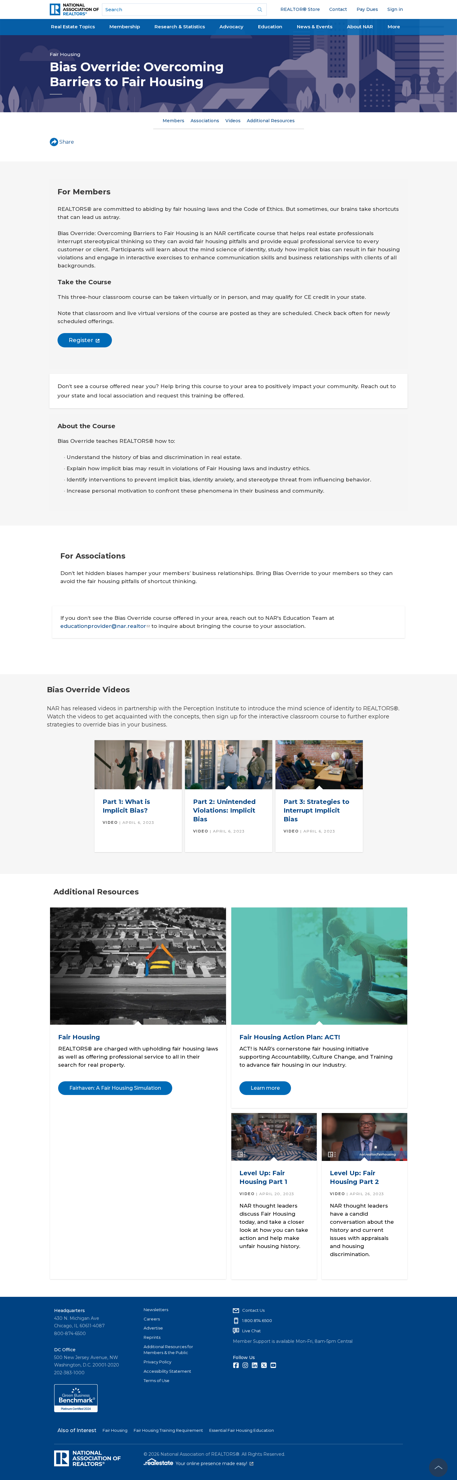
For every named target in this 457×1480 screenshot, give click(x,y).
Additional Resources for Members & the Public (168, 1349)
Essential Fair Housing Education (241, 1430)
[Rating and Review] (76, 1410)
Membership (124, 27)
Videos (233, 120)
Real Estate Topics (73, 27)
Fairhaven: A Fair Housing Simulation (115, 1088)
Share (66, 142)
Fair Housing (65, 54)
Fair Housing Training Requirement (168, 1430)
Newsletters (156, 1309)
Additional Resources (271, 120)
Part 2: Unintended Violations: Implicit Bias (224, 810)
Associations (205, 120)
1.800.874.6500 (257, 1320)
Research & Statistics (180, 27)
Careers (152, 1318)
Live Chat (251, 1330)
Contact (338, 9)
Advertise (153, 1327)
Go (260, 9)
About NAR (360, 27)
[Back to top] (438, 1467)
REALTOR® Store (300, 9)
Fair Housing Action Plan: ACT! (289, 1037)
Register (81, 340)
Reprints (152, 1337)
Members (173, 120)
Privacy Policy (157, 1361)
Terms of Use (156, 1380)
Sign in (395, 9)
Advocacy (231, 27)
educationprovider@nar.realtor (103, 626)
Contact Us (253, 1310)
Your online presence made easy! (214, 1463)
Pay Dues (367, 9)
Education (270, 27)
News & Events (314, 27)
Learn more (264, 1088)
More (394, 27)
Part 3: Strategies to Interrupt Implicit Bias (316, 810)
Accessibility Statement (167, 1371)
